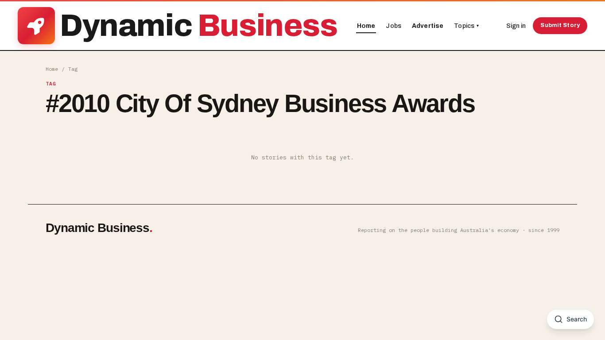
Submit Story (560, 25)
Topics (466, 26)
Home (366, 26)
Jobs (393, 26)
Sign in (516, 26)
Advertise (427, 26)
